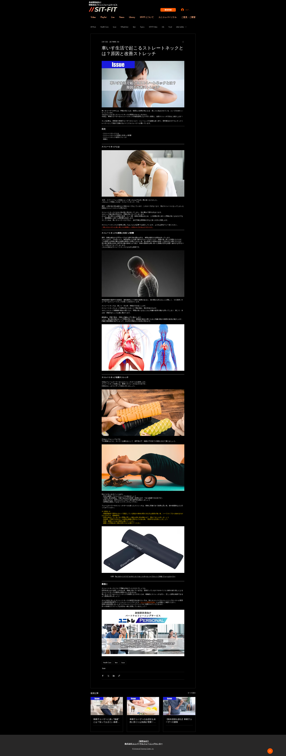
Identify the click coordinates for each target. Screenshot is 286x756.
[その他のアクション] (183, 41)
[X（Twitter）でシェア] (108, 676)
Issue (114, 27)
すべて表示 (192, 693)
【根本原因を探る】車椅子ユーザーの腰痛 (179, 720)
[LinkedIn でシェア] (114, 676)
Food (170, 27)
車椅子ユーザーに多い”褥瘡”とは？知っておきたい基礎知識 (106, 720)
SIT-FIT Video (153, 27)
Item (134, 27)
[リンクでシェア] (119, 676)
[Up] (270, 751)
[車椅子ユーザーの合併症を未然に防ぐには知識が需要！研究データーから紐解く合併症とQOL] (143, 706)
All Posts (93, 27)
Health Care (104, 27)
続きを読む (180, 27)
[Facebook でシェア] (103, 676)
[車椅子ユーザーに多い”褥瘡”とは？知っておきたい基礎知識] (107, 706)
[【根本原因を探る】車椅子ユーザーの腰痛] (179, 706)
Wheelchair (124, 27)
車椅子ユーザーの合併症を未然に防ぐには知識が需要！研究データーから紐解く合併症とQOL (143, 720)
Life (163, 27)
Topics (142, 27)
